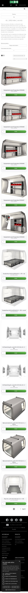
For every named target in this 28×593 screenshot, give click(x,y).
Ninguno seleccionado (13, 45)
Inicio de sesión (22, 5)
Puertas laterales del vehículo (6, 48)
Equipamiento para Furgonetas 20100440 (14, 163)
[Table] (3, 55)
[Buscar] (24, 9)
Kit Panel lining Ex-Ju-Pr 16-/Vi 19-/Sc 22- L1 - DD (14, 385)
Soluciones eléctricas (6, 542)
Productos (14, 14)
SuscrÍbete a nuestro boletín (16, 524)
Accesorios (4, 546)
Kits (14, 17)
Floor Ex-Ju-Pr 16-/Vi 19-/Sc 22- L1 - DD (14, 498)
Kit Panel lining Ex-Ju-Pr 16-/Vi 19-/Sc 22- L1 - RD (14, 347)
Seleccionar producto (4, 43)
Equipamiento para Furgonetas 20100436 (14, 90)
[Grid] (2, 56)
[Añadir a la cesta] (16, 95)
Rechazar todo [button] (15, 587)
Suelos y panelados (5, 541)
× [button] (19, 561)
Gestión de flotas (5, 553)
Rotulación (4, 551)
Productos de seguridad (6, 544)
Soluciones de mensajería (7, 539)
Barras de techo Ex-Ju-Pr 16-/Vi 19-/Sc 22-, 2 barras (14, 423)
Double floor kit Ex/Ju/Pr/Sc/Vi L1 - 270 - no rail (14, 310)
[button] (11, 589)
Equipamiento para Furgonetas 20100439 (14, 237)
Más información (6, 571)
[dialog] (11, 576)
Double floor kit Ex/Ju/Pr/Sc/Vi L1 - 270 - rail (14, 273)
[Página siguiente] (21, 509)
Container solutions (6, 548)
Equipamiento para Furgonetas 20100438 (14, 126)
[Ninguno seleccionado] (14, 50)
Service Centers (5, 555)
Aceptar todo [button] (6, 587)
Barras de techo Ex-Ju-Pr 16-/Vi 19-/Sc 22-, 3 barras (14, 461)
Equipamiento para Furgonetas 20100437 (14, 200)
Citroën (3, 559)
